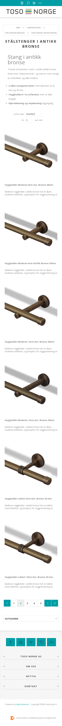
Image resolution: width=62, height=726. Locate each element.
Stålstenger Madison (15, 33)
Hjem (18, 27)
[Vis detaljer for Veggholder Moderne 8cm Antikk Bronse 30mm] (31, 232)
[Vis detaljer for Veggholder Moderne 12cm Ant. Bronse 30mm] (31, 389)
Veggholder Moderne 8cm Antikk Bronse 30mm (30, 263)
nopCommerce (22, 704)
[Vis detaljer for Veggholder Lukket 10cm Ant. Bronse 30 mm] (31, 546)
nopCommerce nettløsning (27, 718)
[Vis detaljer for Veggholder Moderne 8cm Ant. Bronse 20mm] (31, 154)
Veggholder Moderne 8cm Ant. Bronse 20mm (29, 184)
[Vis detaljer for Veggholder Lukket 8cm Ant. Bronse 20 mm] (31, 467)
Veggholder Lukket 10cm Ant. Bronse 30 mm (29, 577)
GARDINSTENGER (34, 27)
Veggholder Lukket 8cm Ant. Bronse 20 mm (28, 498)
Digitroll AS (51, 718)
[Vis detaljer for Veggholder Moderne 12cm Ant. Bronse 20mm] (31, 310)
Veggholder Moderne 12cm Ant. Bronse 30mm (29, 420)
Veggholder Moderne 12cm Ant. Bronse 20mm (29, 341)
